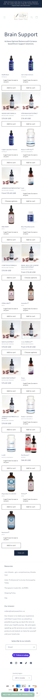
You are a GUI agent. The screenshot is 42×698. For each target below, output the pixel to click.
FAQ (5, 598)
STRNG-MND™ (6, 303)
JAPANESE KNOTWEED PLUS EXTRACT (10, 417)
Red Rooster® (25, 455)
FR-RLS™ (24, 494)
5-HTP (3, 455)
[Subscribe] (33, 647)
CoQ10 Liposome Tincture (9, 149)
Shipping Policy (10, 593)
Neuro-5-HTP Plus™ (27, 149)
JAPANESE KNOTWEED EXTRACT (11, 188)
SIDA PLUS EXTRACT (8, 342)
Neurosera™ (5, 532)
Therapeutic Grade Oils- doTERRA (16, 588)
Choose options (11, 201)
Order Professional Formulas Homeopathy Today (19, 581)
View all (21, 553)
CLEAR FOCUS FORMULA (9, 265)
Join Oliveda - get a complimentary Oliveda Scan (20, 573)
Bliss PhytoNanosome (28, 227)
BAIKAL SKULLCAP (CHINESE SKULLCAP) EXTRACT (30, 266)
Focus (23, 378)
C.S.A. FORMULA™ (27, 342)
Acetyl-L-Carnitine (27, 416)
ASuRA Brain (5, 75)
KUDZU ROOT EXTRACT (9, 378)
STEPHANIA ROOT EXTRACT (29, 113)
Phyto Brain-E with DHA (9, 494)
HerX (22, 188)
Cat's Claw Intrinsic (27, 75)
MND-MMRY (5, 227)
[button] (4, 17)
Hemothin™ (25, 303)
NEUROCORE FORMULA (9, 113)
